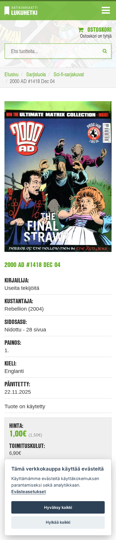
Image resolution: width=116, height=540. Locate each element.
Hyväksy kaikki (58, 507)
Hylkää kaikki (58, 522)
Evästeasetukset (28, 491)
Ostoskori (99, 29)
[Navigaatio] (106, 11)
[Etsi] (105, 51)
